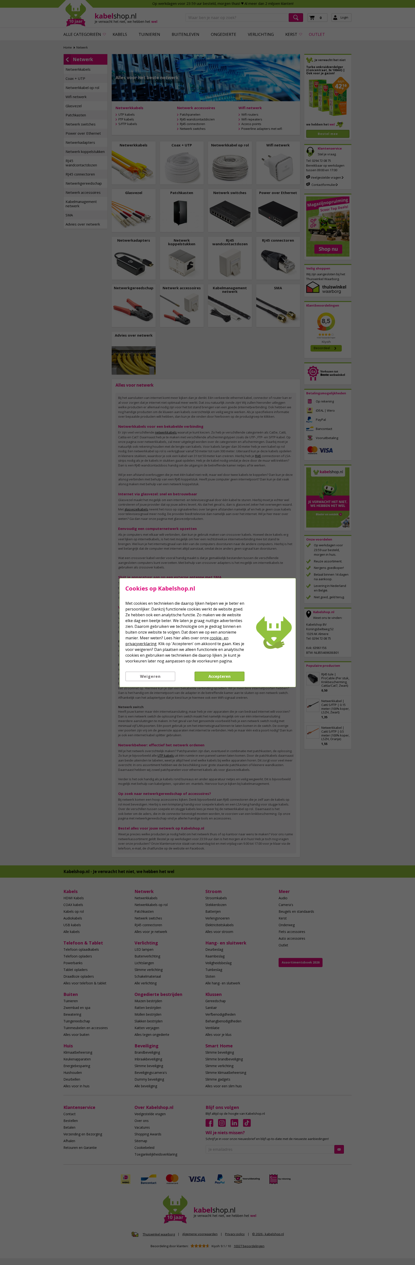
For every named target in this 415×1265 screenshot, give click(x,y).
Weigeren (150, 676)
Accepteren (219, 676)
